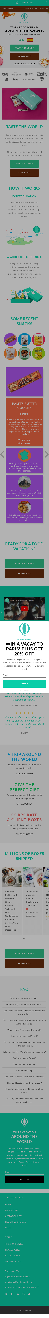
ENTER (24, 683)
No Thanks (24, 690)
